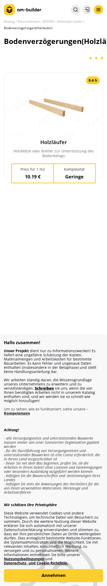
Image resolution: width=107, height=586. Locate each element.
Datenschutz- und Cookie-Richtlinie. (36, 563)
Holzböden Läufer (70, 21)
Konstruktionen (29, 21)
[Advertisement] (53, 258)
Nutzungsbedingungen (24, 559)
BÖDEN (48, 21)
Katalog (9, 21)
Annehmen (54, 575)
